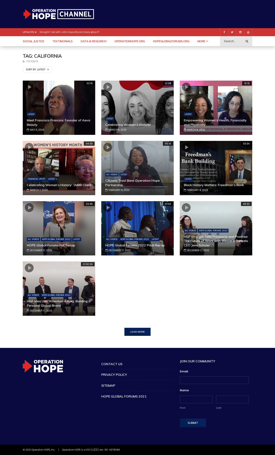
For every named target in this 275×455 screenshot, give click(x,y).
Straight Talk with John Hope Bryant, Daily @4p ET (69, 32)
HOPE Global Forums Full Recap (51, 245)
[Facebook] (224, 32)
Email (184, 371)
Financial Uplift (36, 178)
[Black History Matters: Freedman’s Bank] (216, 168)
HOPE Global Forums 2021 (124, 396)
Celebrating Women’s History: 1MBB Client (59, 185)
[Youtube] (248, 32)
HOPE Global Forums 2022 (56, 239)
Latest (31, 114)
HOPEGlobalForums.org (171, 41)
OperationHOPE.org (130, 41)
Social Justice (33, 41)
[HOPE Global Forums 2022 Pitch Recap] (137, 228)
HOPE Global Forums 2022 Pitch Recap (135, 245)
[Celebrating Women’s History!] (137, 108)
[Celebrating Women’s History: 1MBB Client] (59, 168)
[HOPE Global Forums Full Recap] (59, 228)
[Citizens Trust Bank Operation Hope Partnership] (137, 168)
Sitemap (108, 385)
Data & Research (93, 41)
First (182, 407)
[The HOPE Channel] (58, 13)
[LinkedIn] (240, 32)
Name (184, 390)
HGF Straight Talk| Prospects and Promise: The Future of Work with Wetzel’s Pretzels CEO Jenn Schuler (216, 241)
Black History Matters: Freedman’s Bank (214, 185)
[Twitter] (232, 32)
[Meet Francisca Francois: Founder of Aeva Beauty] (59, 108)
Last (219, 407)
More (201, 41)
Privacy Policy (114, 375)
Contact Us (111, 364)
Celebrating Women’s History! (128, 125)
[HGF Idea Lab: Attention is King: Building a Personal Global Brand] (59, 288)
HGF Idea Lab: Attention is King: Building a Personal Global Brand (58, 303)
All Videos (112, 174)
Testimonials (62, 41)
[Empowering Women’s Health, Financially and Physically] (216, 108)
